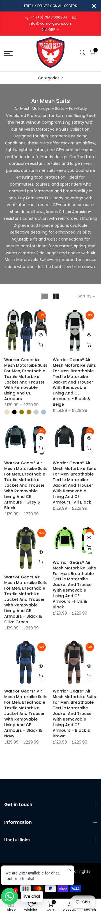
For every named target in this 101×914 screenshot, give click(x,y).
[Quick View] (41, 335)
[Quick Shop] (41, 345)
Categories (48, 78)
